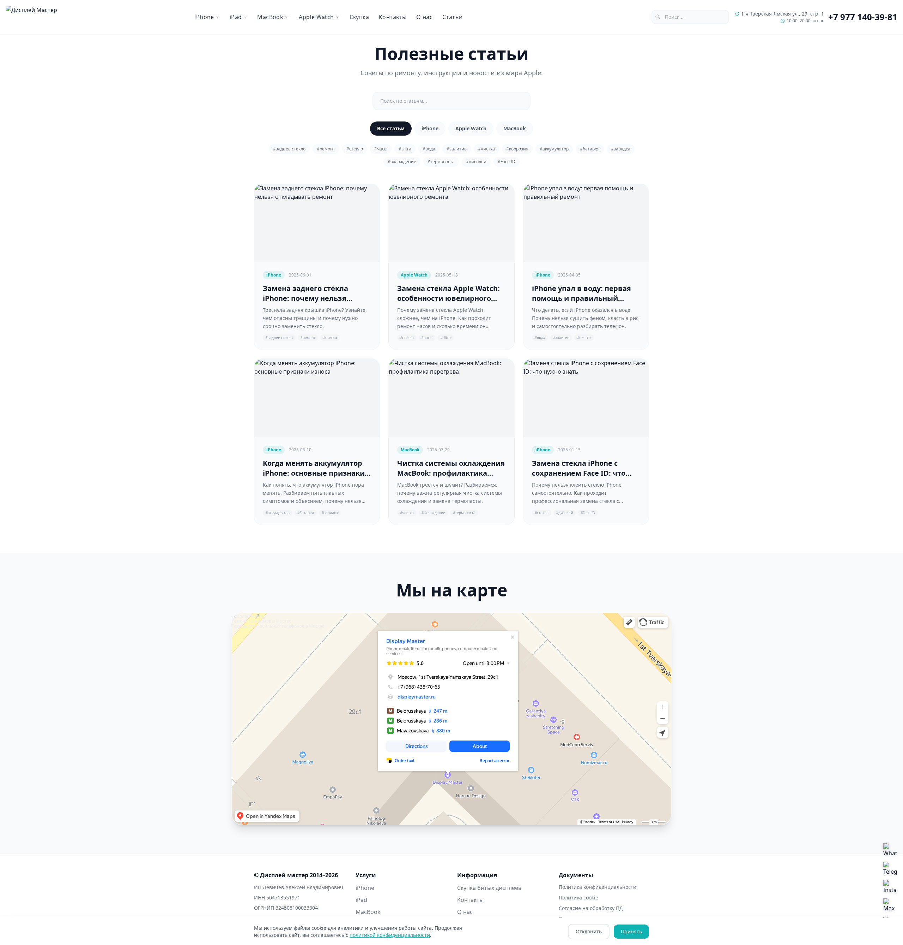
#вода (429, 149)
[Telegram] (890, 869)
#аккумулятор (554, 149)
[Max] (890, 905)
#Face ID (506, 162)
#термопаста (441, 162)
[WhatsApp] (890, 850)
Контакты (392, 17)
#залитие (457, 149)
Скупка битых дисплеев (489, 888)
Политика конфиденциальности (597, 887)
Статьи (452, 17)
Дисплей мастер (249, 616)
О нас (424, 17)
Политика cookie (578, 897)
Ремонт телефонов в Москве (261, 621)
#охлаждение (402, 162)
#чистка (486, 149)
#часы (380, 149)
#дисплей (476, 162)
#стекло (354, 149)
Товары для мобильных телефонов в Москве (278, 626)
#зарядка (620, 149)
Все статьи (391, 128)
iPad (361, 900)
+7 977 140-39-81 (862, 17)
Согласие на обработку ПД (591, 908)
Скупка (359, 17)
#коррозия (517, 149)
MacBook (514, 128)
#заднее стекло (289, 149)
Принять (631, 931)
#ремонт (326, 149)
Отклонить (589, 931)
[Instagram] (890, 887)
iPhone (430, 128)
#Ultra (405, 149)
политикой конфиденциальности (390, 935)
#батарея (590, 149)
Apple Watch (470, 128)
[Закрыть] (39, 873)
